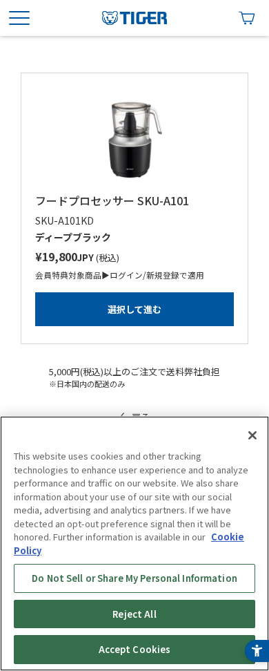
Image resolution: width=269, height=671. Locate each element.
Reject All (134, 614)
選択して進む (134, 309)
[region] (134, 543)
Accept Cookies (135, 649)
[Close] (252, 435)
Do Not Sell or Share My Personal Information (134, 578)
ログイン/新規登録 (144, 275)
